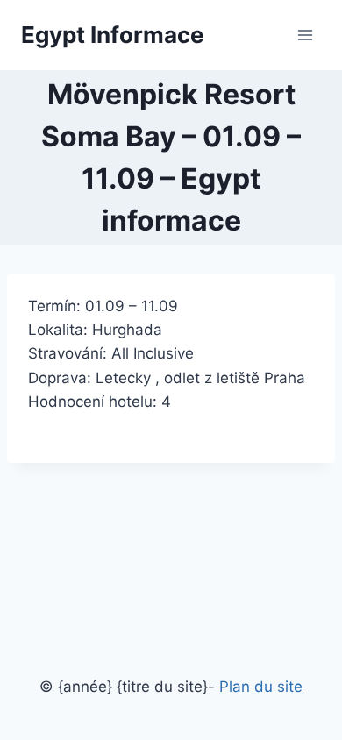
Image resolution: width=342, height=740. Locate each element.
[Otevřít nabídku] (305, 34)
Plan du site (261, 686)
